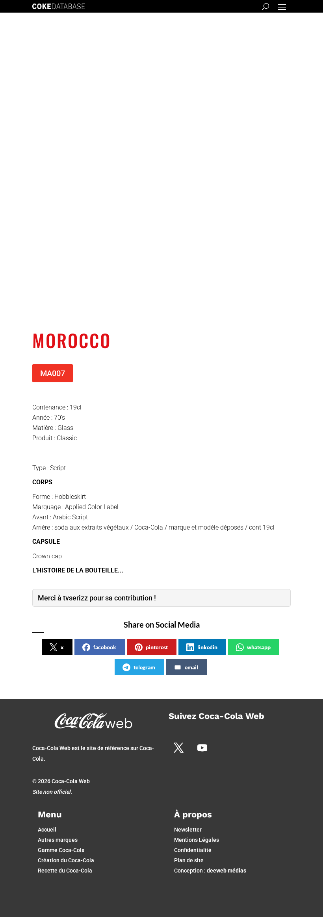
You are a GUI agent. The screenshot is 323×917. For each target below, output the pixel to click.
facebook (104, 647)
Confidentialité (193, 850)
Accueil (47, 829)
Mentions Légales (196, 840)
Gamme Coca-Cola (61, 850)
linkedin (207, 647)
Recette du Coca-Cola (65, 870)
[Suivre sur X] (178, 748)
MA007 (52, 373)
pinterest (157, 647)
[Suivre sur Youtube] (202, 748)
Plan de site (189, 860)
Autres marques (58, 840)
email (191, 667)
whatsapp (259, 647)
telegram (144, 667)
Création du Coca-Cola (66, 860)
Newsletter (188, 829)
